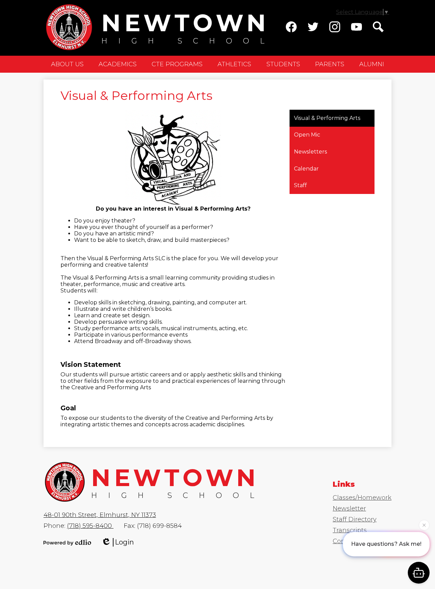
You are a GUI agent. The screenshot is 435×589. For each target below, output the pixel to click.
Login (124, 542)
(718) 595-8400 (90, 526)
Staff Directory (355, 519)
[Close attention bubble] (424, 525)
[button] (67, 64)
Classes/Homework (362, 497)
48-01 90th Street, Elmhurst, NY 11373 (100, 515)
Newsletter (349, 508)
